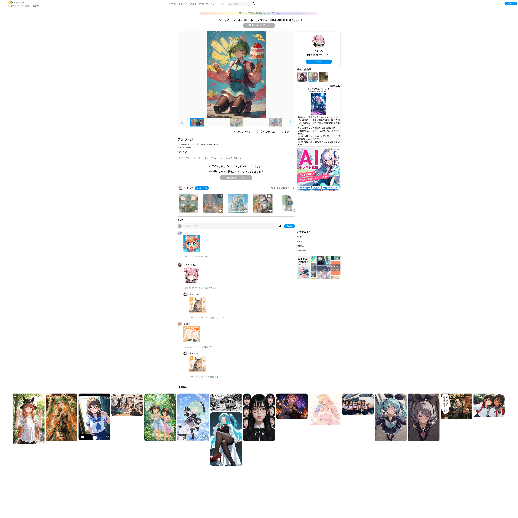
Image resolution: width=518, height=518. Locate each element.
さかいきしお (190, 264)
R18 (222, 3)
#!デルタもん (183, 152)
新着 (201, 3)
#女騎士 (300, 246)
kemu (186, 233)
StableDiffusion (205, 144)
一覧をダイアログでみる (282, 188)
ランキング (212, 3)
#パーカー (301, 250)
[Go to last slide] (182, 122)
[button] (197, 122)
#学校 (299, 237)
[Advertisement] (318, 210)
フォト (193, 3)
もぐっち (188, 188)
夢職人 (187, 324)
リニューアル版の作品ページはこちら (259, 13)
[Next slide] (290, 122)
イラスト (183, 3)
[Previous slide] (182, 204)
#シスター (301, 241)
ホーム (172, 3)
